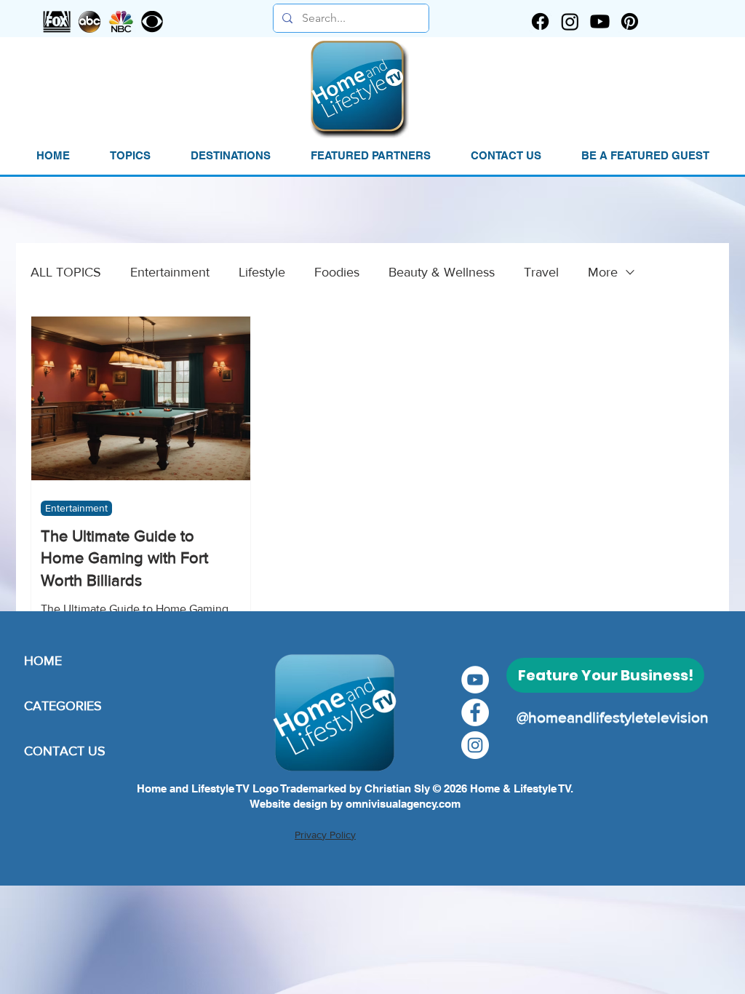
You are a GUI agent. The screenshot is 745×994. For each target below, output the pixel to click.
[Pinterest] (629, 21)
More (603, 272)
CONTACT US (64, 751)
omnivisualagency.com (403, 804)
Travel (541, 272)
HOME (43, 660)
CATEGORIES (63, 706)
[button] (129, 156)
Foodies (336, 272)
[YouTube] (475, 679)
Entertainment (170, 272)
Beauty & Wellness (442, 272)
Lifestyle (262, 272)
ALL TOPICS (66, 272)
